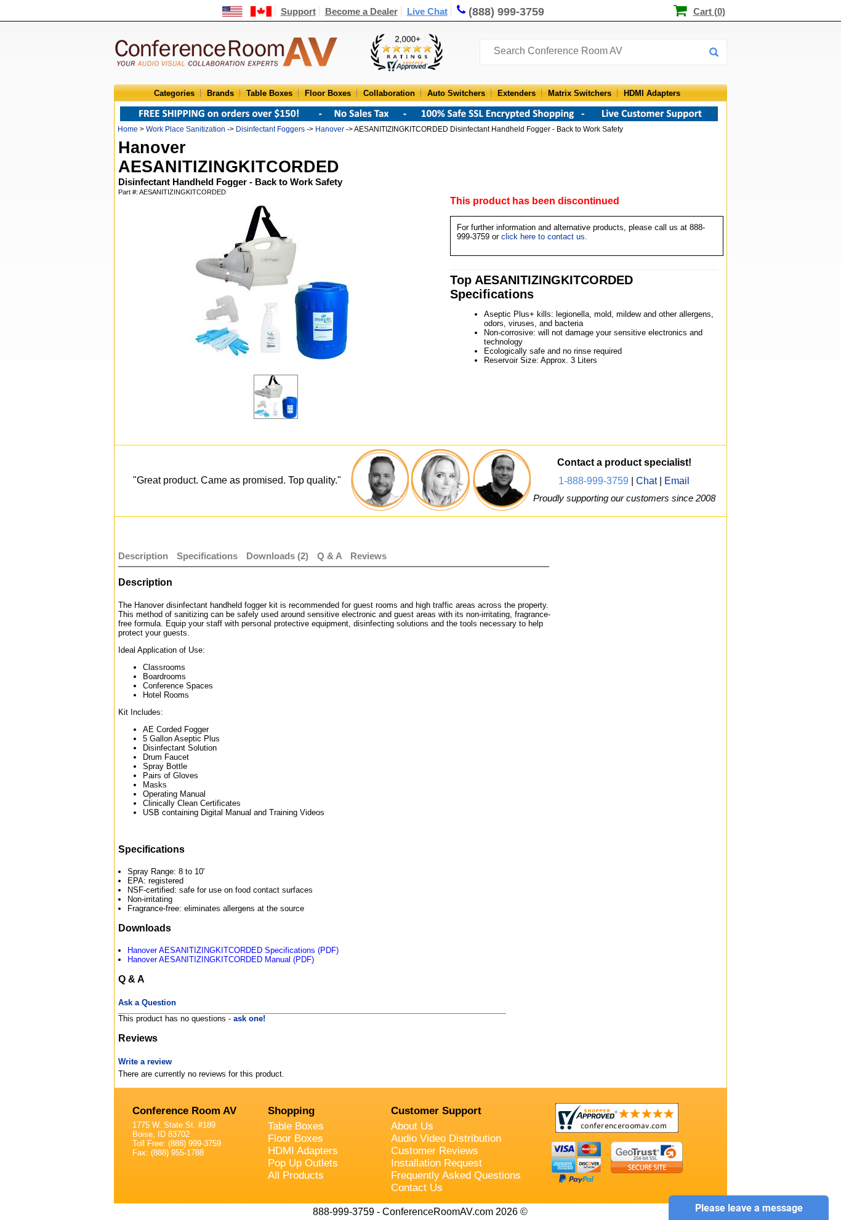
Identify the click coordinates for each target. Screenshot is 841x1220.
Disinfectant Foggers (270, 129)
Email (677, 481)
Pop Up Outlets (303, 1163)
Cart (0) (709, 11)
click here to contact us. (544, 236)
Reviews (368, 556)
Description (143, 556)
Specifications (207, 556)
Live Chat (427, 11)
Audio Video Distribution (446, 1138)
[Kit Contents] (284, 397)
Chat (646, 481)
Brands (220, 93)
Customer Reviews (434, 1151)
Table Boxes (269, 93)
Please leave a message (749, 1208)
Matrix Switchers (579, 93)
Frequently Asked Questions (456, 1175)
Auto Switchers (456, 93)
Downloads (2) (277, 556)
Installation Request (436, 1163)
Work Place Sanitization (185, 129)
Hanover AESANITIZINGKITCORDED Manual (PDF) (220, 959)
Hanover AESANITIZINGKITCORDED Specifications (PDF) (233, 950)
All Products (296, 1175)
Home (128, 129)
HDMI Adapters (652, 93)
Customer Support (436, 1111)
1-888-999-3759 (593, 481)
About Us (412, 1126)
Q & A (330, 556)
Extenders (516, 93)
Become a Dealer (361, 11)
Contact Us (417, 1188)
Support (298, 11)
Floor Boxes (328, 93)
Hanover (329, 129)
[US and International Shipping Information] (247, 11)
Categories (174, 93)
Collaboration (389, 93)
